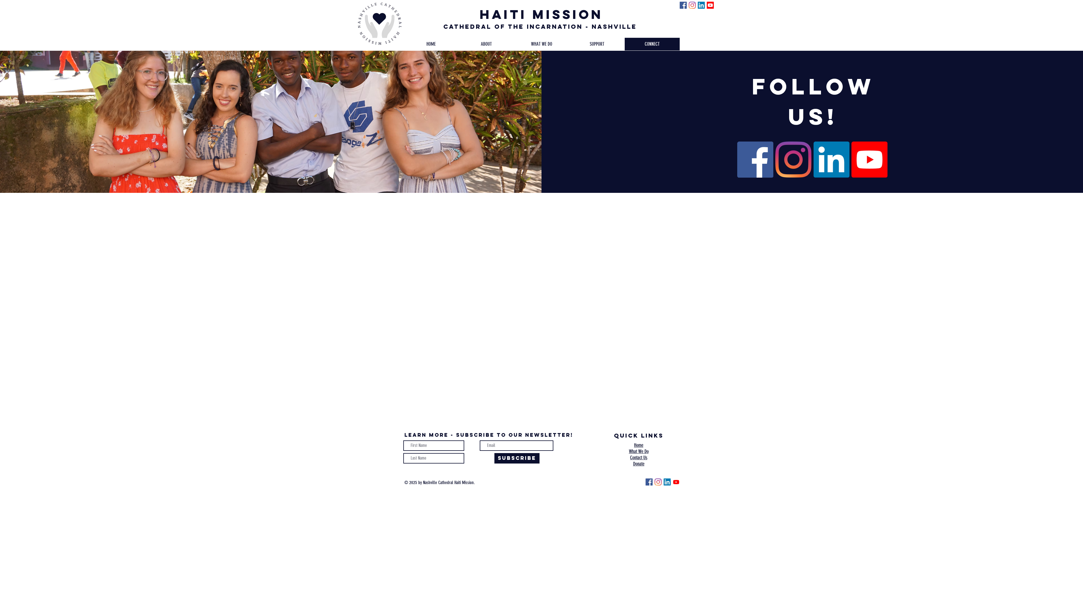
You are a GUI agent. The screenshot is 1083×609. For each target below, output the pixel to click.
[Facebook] (683, 5)
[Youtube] (710, 5)
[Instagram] (692, 5)
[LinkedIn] (701, 5)
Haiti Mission (541, 14)
